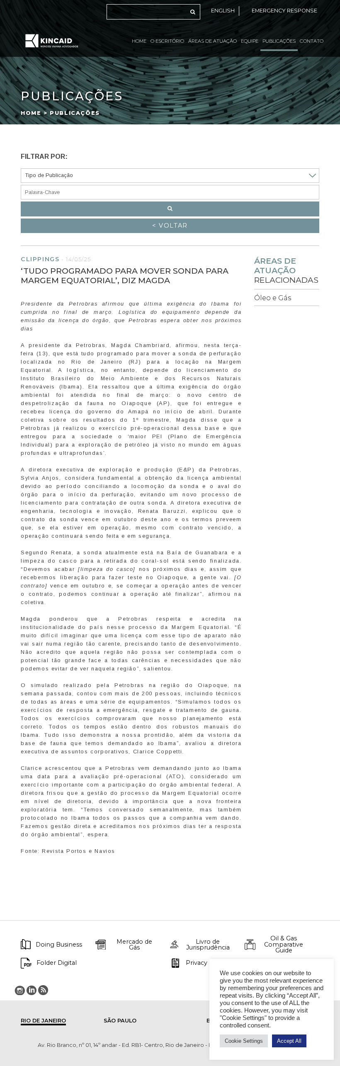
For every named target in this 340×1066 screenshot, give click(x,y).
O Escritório (167, 41)
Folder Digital (56, 962)
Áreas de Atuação (212, 41)
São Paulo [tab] (120, 1020)
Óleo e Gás (272, 298)
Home (139, 41)
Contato (311, 41)
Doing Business (59, 944)
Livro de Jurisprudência (208, 945)
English (223, 10)
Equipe (249, 41)
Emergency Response (284, 10)
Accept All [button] (289, 1041)
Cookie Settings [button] (244, 1041)
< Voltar (170, 225)
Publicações (279, 41)
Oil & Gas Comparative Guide (283, 944)
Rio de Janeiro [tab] (43, 1020)
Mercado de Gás (134, 945)
